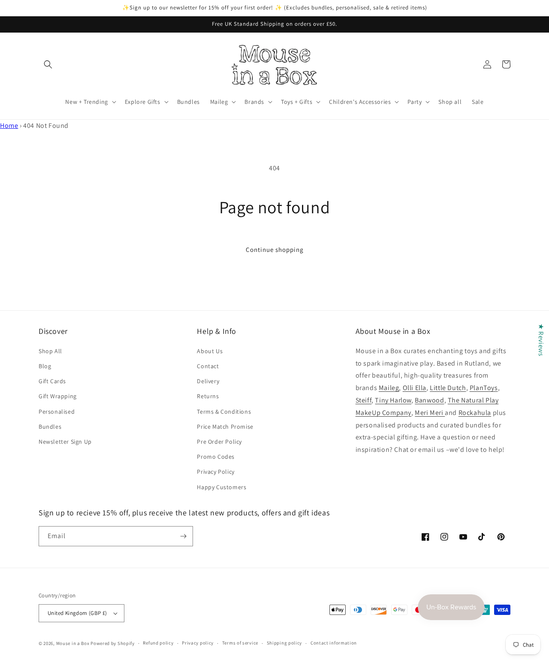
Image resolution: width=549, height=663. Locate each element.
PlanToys (484, 387)
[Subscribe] (183, 536)
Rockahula (475, 412)
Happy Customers (221, 487)
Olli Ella (414, 387)
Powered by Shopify (112, 643)
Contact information (334, 643)
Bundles (50, 426)
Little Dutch (448, 387)
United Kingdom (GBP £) (77, 613)
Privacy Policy (215, 471)
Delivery (208, 381)
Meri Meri (430, 412)
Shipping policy (284, 643)
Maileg (389, 387)
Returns (208, 396)
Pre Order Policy (219, 441)
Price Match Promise (225, 426)
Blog (45, 366)
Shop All (50, 351)
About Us (210, 351)
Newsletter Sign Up (65, 441)
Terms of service (240, 643)
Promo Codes (216, 456)
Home (9, 125)
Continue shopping (275, 249)
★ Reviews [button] (541, 339)
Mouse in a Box (73, 643)
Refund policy (158, 643)
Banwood (429, 400)
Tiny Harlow (393, 400)
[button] (48, 64)
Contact (208, 366)
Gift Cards (52, 381)
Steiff (364, 400)
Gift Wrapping (58, 396)
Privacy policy (198, 643)
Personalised (57, 411)
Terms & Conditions (224, 411)
